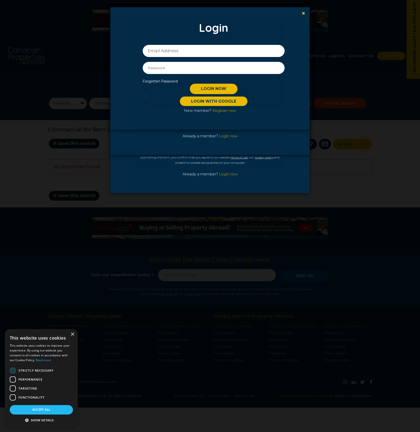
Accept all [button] (41, 410)
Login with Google (213, 101)
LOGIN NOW (213, 88)
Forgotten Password (160, 81)
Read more (43, 360)
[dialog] (41, 378)
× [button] (72, 334)
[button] (41, 420)
